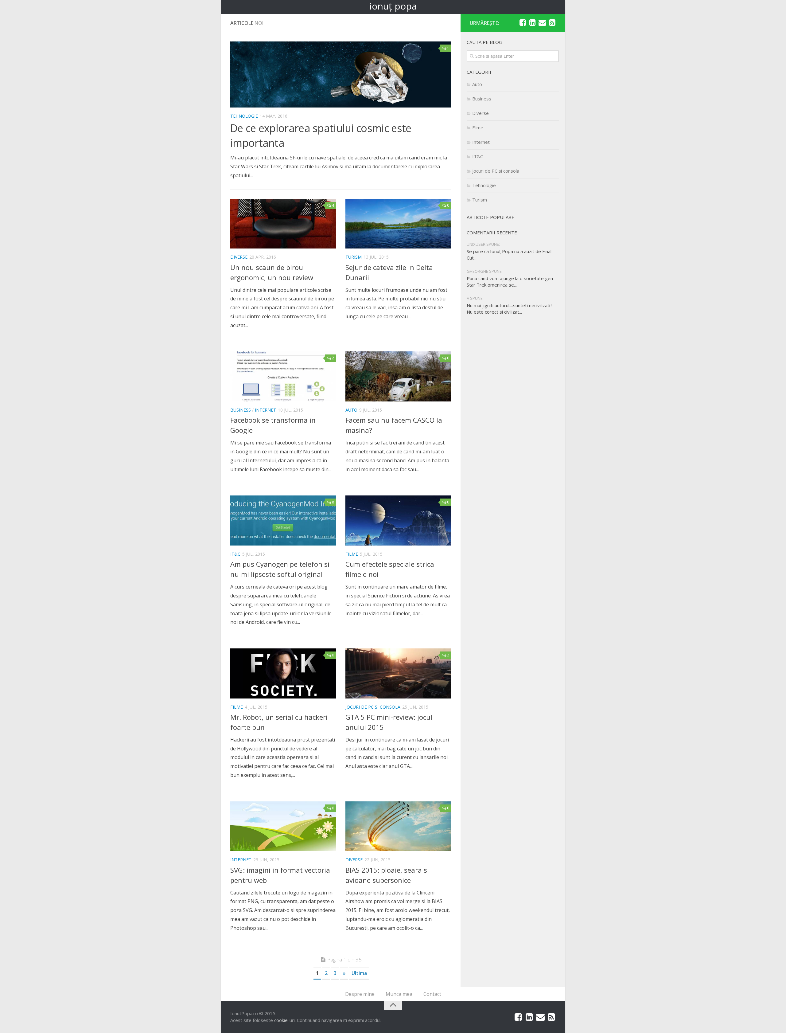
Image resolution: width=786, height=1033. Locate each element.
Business (240, 410)
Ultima (359, 973)
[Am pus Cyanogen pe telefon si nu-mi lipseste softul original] (283, 520)
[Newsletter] (542, 22)
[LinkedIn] (532, 22)
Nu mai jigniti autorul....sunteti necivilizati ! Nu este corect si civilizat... (509, 308)
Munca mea (399, 994)
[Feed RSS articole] (552, 22)
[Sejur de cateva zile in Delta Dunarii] (398, 224)
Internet (265, 410)
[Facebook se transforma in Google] (283, 376)
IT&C (235, 554)
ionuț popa (393, 6)
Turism (353, 257)
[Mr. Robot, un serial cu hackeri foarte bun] (283, 673)
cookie (281, 1020)
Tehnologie (244, 116)
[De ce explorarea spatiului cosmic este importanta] (340, 74)
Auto (351, 410)
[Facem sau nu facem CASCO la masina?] (398, 376)
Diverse (238, 257)
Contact (432, 994)
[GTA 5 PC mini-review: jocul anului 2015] (398, 673)
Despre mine (360, 994)
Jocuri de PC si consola (372, 707)
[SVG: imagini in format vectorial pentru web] (283, 826)
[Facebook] (522, 22)
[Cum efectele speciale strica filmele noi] (398, 520)
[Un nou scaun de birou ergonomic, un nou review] (283, 224)
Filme (351, 554)
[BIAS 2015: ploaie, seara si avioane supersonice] (398, 826)
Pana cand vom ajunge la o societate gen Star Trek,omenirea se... (510, 281)
